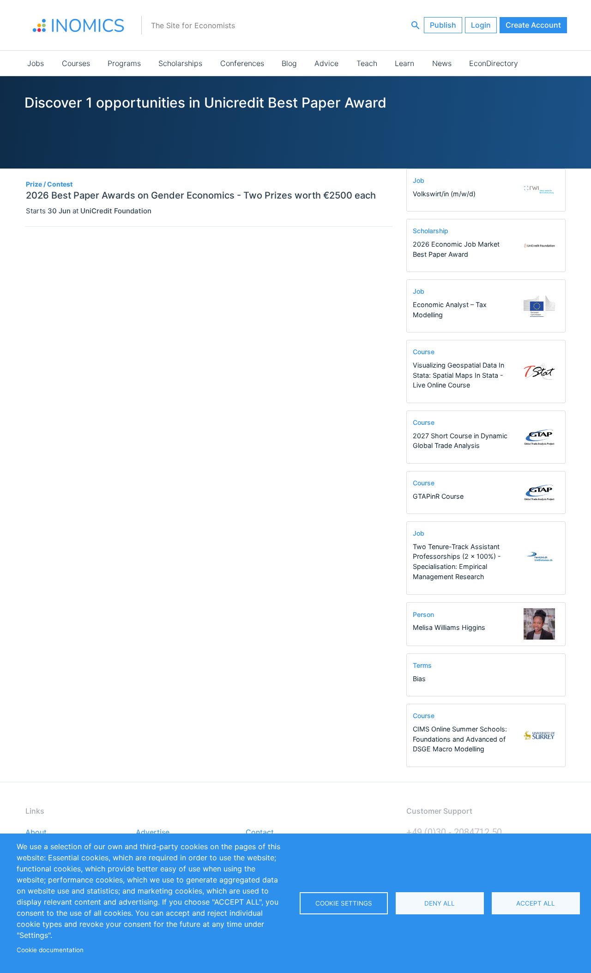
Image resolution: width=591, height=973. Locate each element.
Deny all (439, 903)
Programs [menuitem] (124, 63)
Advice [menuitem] (326, 63)
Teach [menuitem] (366, 63)
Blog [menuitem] (289, 63)
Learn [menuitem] (404, 63)
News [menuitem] (442, 63)
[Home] (78, 25)
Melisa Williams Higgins (449, 627)
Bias (419, 679)
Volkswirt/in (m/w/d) (444, 194)
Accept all (535, 903)
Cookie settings (343, 903)
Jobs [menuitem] (35, 63)
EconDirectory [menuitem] (493, 63)
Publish (443, 25)
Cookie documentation (50, 950)
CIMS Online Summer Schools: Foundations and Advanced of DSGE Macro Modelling (460, 739)
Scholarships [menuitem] (180, 63)
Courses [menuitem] (76, 63)
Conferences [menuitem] (242, 63)
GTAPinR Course (438, 496)
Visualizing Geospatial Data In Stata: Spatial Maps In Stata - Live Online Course (458, 375)
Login (481, 25)
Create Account (533, 25)
